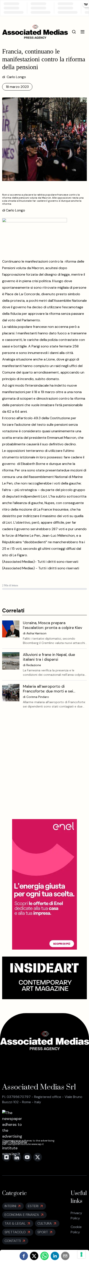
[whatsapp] (44, 1256)
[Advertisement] (44, 767)
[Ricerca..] (74, 31)
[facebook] (23, 1256)
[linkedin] (55, 1256)
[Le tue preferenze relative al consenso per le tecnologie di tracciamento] (81, 1254)
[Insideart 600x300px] (44, 978)
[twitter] (34, 1256)
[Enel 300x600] (44, 884)
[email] (65, 1256)
